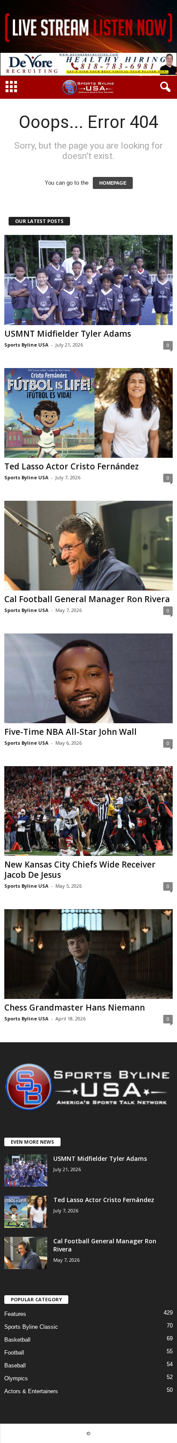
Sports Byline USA (26, 344)
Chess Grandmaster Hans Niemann (74, 1007)
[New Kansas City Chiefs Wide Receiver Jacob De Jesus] (88, 811)
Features (15, 1314)
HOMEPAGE (112, 183)
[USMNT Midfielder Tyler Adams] (88, 280)
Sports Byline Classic (31, 1327)
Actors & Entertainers (31, 1391)
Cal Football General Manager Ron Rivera (87, 599)
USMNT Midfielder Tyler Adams (67, 333)
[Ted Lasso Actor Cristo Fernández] (88, 413)
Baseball (15, 1365)
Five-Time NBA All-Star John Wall (70, 731)
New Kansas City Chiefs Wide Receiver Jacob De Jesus (80, 869)
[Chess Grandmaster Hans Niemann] (88, 954)
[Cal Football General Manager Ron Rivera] (88, 546)
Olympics (16, 1378)
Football (14, 1352)
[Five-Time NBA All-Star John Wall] (88, 678)
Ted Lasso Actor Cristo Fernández (71, 466)
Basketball (17, 1339)
